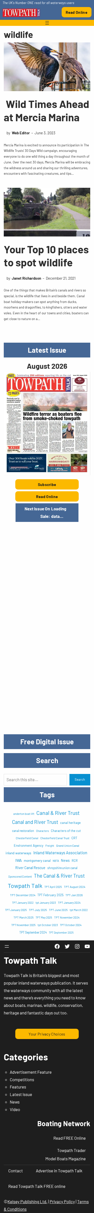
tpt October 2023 (48, 925)
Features (18, 1086)
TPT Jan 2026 (74, 895)
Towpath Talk (25, 885)
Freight (49, 845)
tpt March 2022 (79, 910)
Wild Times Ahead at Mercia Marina (46, 110)
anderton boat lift (23, 813)
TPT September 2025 (61, 932)
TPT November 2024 (66, 917)
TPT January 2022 (23, 902)
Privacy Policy (62, 1201)
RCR (75, 861)
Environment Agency (28, 845)
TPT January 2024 (69, 902)
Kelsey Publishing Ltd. (27, 1201)
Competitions (22, 1079)
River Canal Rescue (30, 868)
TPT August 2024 (74, 886)
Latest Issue (21, 1094)
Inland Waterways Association (60, 852)
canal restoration (23, 830)
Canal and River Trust (35, 822)
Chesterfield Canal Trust (54, 838)
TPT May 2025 (44, 917)
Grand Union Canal (67, 845)
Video (15, 1109)
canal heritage (70, 823)
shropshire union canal (62, 868)
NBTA (56, 860)
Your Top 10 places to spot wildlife (46, 256)
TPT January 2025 (16, 910)
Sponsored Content (20, 876)
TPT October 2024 (70, 925)
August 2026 (47, 365)
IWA (18, 860)
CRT (74, 838)
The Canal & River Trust (59, 876)
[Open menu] (47, 23)
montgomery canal (37, 860)
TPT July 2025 (38, 910)
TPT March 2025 (24, 917)
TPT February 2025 (50, 895)
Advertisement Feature (31, 1071)
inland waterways (18, 853)
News (65, 860)
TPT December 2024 (22, 895)
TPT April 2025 (53, 886)
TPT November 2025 (23, 925)
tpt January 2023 (46, 902)
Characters (42, 830)
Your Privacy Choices (47, 1034)
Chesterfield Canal (27, 838)
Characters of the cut (66, 831)
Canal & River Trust (58, 813)
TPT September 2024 (33, 932)
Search (80, 779)
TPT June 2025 (58, 910)
